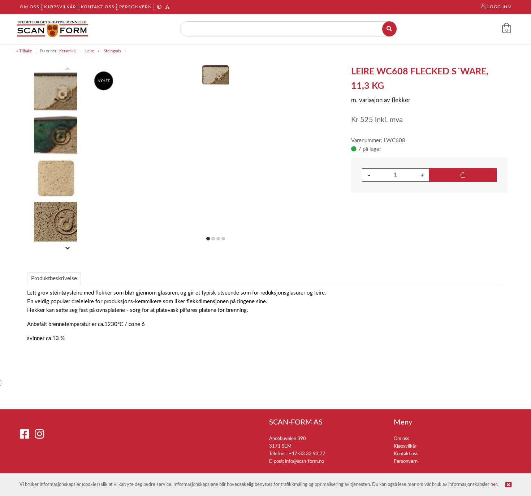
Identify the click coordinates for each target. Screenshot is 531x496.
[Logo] (52, 29)
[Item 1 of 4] (55, 158)
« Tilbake (24, 51)
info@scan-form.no (304, 461)
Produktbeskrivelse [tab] (54, 278)
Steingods (112, 51)
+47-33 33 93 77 (307, 454)
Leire (89, 51)
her (494, 484)
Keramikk (67, 51)
